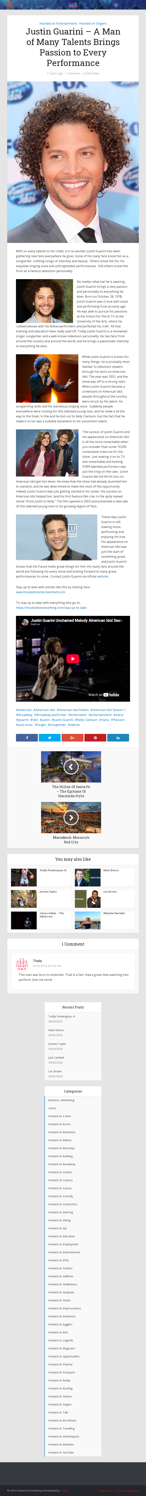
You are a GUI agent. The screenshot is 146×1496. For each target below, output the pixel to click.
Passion (118, 720)
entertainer (79, 715)
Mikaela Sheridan (114, 913)
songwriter (58, 725)
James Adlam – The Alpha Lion (52, 914)
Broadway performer (51, 715)
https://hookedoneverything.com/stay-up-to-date (51, 608)
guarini (23, 720)
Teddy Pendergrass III (53, 870)
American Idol (45, 710)
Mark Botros (111, 870)
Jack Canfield (56, 1057)
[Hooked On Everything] (73, 4)
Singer (41, 725)
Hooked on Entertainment (58, 23)
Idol (35, 720)
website (102, 576)
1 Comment (73, 73)
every (119, 715)
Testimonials (105, 1490)
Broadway (25, 715)
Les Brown (110, 891)
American (25, 710)
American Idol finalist (74, 710)
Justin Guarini (63, 720)
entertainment (101, 715)
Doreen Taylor (48, 891)
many (105, 720)
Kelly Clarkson (87, 720)
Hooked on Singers (93, 23)
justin (46, 720)
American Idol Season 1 (109, 710)
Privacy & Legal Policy (126, 1490)
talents (75, 725)
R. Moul (64, 1490)
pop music (25, 725)
